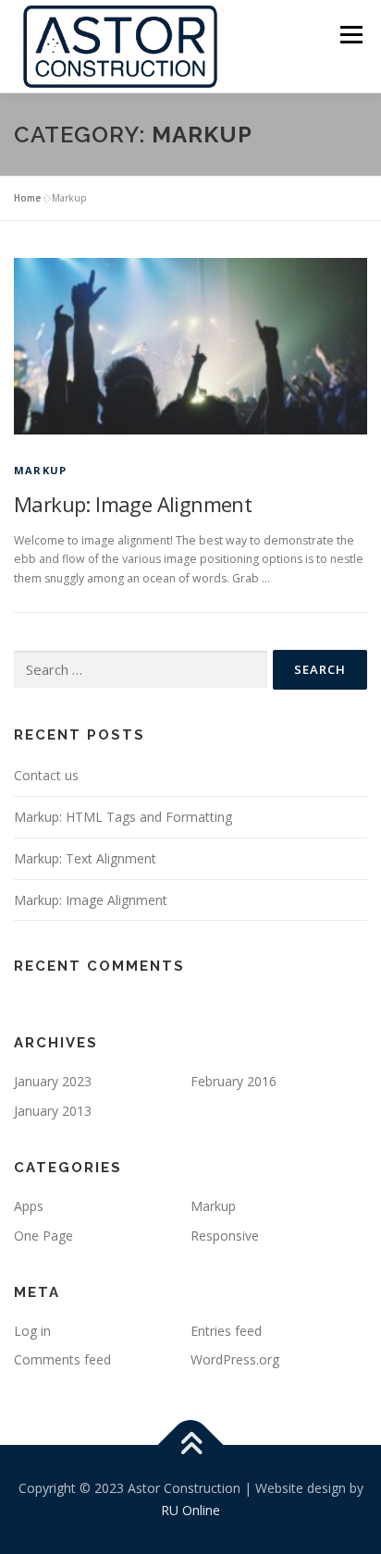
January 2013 (53, 1111)
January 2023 (53, 1081)
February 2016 (233, 1081)
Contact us (46, 775)
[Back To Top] (191, 1445)
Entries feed (226, 1331)
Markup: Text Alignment (85, 858)
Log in (32, 1331)
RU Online (190, 1510)
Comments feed (62, 1359)
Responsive (224, 1235)
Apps (28, 1206)
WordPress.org (234, 1359)
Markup (40, 470)
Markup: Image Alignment (133, 504)
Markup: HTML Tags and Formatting (123, 817)
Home (27, 197)
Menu (350, 35)
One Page (43, 1235)
